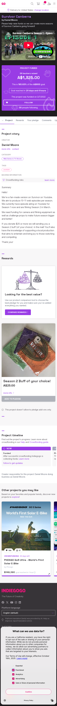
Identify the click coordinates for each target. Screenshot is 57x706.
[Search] (32, 3)
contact (15, 149)
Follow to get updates (13, 463)
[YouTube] (11, 602)
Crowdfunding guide (38, 442)
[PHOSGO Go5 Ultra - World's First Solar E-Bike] (26, 526)
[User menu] (49, 4)
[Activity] (44, 3)
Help (23, 442)
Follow (28, 102)
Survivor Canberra (16, 16)
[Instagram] (16, 602)
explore (15, 497)
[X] (7, 602)
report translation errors (22, 621)
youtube (6, 170)
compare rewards (17, 312)
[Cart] (38, 4)
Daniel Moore (11, 20)
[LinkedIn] (20, 602)
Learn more (24, 459)
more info (6, 149)
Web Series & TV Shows (12, 159)
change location (41, 10)
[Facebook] (3, 602)
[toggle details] (50, 575)
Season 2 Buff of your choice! (26, 381)
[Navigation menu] (54, 3)
